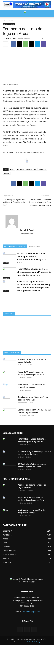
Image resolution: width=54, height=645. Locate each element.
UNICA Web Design (34, 642)
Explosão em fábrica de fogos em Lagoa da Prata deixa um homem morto (40, 202)
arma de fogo (31, 169)
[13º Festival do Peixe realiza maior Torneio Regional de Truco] (9, 467)
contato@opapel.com (31, 611)
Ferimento (42, 169)
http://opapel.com (27, 234)
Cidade (5, 263)
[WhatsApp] (25, 44)
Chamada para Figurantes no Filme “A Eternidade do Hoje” (14, 202)
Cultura (5, 291)
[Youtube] (34, 629)
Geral (11, 20)
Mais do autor (34, 247)
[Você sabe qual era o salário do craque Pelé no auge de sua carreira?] (9, 387)
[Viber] (43, 44)
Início (4, 20)
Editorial (6, 278)
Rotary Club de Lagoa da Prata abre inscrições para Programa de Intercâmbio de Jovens (34, 272)
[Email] (31, 44)
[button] (4, 13)
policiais (6, 173)
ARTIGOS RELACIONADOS (14, 247)
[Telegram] (37, 44)
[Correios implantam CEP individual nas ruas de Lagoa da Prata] (9, 413)
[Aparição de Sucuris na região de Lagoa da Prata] (9, 362)
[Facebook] (13, 44)
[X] (19, 44)
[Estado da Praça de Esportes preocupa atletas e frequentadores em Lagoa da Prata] (9, 256)
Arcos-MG (20, 169)
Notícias (11, 24)
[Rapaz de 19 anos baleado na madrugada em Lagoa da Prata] (9, 375)
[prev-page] (4, 297)
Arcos (12, 169)
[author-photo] (27, 221)
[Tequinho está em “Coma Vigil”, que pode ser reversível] (6, 400)
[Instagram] (27, 629)
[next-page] (8, 297)
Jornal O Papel (11, 38)
